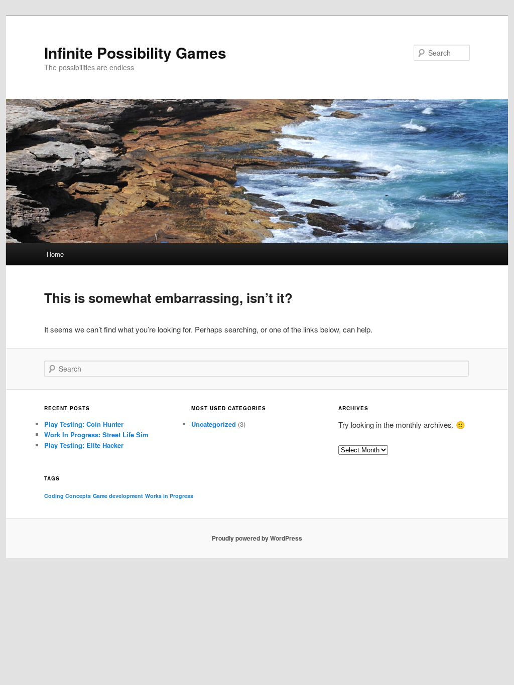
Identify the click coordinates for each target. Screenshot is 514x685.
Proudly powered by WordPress (257, 538)
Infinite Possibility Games (135, 52)
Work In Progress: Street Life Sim (96, 434)
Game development (118, 495)
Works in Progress (169, 495)
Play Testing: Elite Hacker (83, 445)
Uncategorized (213, 424)
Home (55, 254)
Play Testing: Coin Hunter (83, 424)
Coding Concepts (67, 495)
